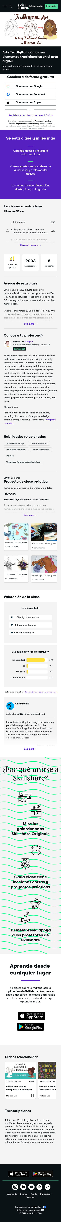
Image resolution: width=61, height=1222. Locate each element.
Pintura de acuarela (15, 449)
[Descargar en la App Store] (30, 1016)
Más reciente (50, 692)
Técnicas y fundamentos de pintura (23, 462)
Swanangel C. (38, 575)
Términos (30, 1197)
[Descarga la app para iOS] (18, 1174)
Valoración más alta (14, 692)
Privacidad (45, 1194)
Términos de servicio (43, 121)
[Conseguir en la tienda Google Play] (30, 1027)
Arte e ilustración (41, 449)
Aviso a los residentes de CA (30, 1210)
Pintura (10, 456)
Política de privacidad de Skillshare (23, 124)
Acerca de (12, 1194)
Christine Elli (22, 703)
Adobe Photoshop (15, 443)
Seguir (30, 341)
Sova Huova (37, 543)
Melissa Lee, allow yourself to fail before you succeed (27, 68)
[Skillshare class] (20, 1070)
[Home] (23, 6)
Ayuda (34, 1194)
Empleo (23, 1194)
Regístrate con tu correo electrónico (30, 115)
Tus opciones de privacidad (28, 1207)
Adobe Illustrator (39, 443)
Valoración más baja (33, 692)
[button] (5, 6)
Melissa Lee (23, 341)
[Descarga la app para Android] (42, 1174)
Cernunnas (10, 574)
